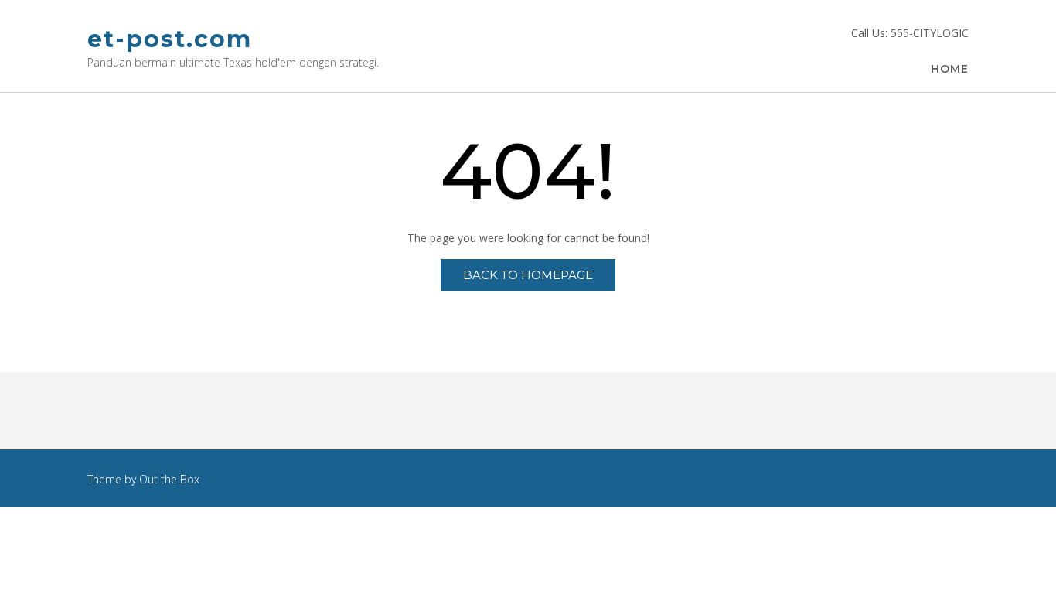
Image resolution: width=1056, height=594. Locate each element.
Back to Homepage (528, 275)
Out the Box (169, 479)
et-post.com (169, 39)
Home (950, 69)
